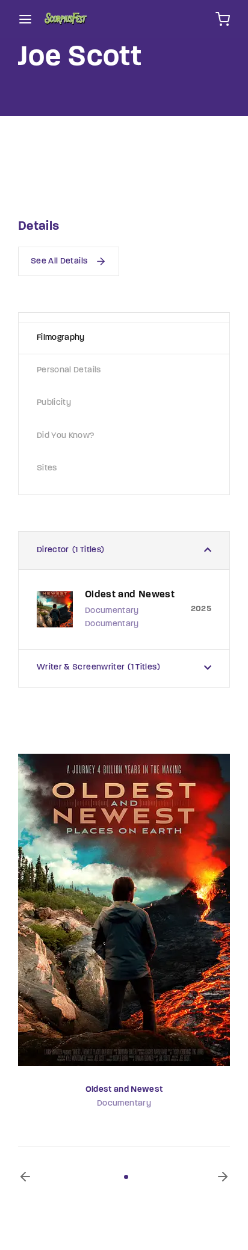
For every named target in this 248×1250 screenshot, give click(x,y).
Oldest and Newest (124, 1089)
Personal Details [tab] (69, 370)
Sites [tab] (47, 468)
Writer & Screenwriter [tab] (97, 667)
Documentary (124, 1103)
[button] (25, 1176)
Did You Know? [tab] (66, 435)
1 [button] (126, 1177)
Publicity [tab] (54, 402)
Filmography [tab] (61, 337)
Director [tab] (69, 550)
